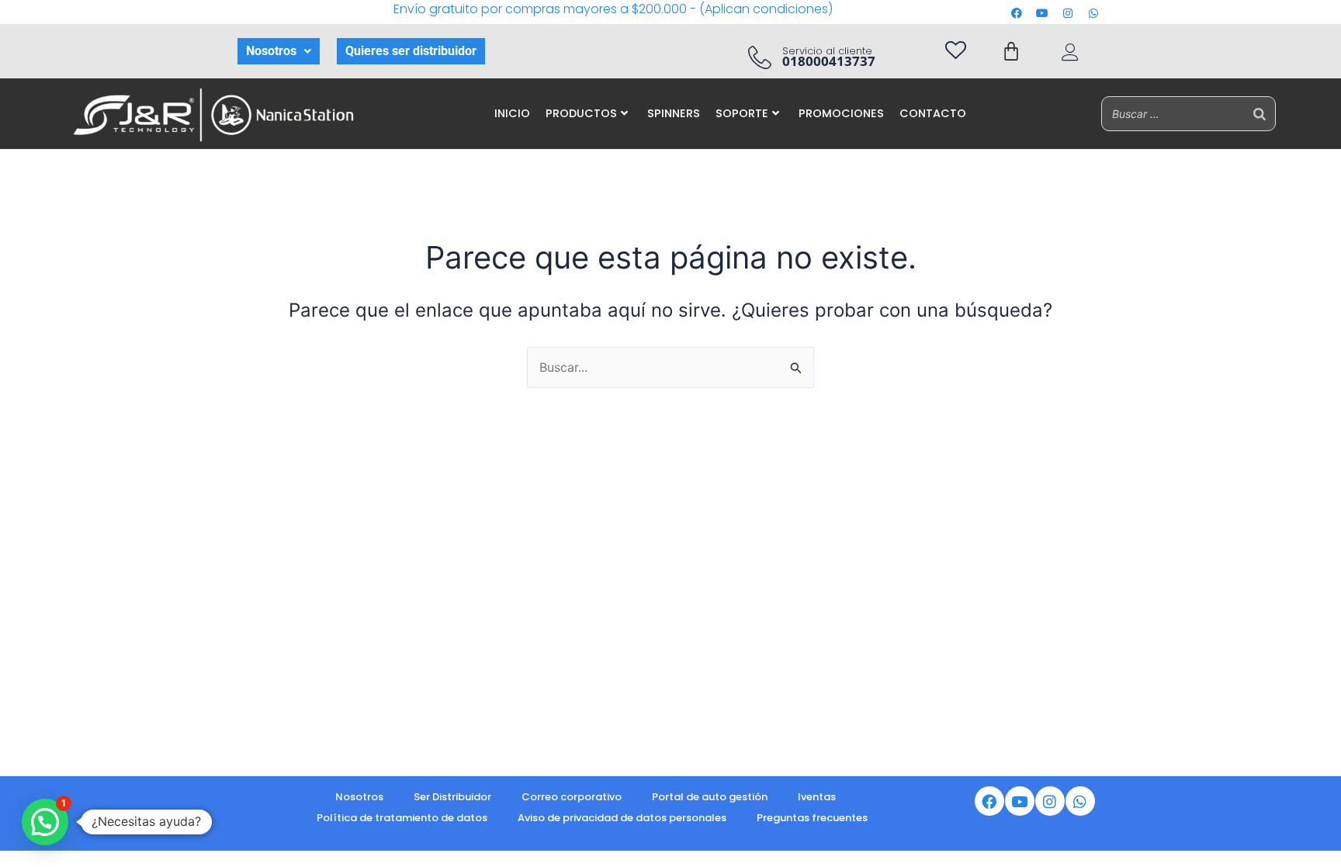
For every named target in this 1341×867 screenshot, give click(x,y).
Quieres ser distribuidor (410, 50)
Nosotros (271, 50)
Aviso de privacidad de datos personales (622, 817)
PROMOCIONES (841, 113)
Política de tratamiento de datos (402, 817)
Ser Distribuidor (452, 796)
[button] (278, 51)
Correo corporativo (572, 796)
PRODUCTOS (581, 113)
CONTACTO (932, 113)
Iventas (817, 796)
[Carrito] (1011, 51)
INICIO (512, 113)
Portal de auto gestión (710, 796)
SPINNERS (673, 113)
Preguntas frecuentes (812, 817)
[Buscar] (1259, 113)
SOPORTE (742, 113)
